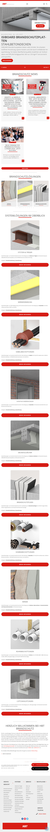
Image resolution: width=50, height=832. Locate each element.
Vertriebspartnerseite (9, 746)
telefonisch (36, 747)
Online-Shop (34, 750)
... (18, 115)
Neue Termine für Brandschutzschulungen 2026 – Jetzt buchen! (12, 147)
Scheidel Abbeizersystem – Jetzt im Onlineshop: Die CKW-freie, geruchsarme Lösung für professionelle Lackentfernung (37, 101)
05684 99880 (42, 814)
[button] (4, 67)
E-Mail (29, 747)
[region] (25, 38)
